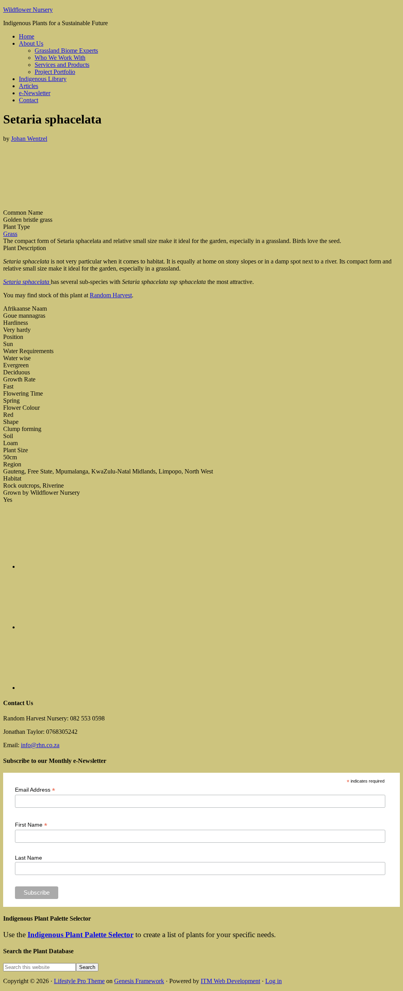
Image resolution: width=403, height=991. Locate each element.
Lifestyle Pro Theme (79, 981)
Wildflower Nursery (28, 9)
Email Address (35, 790)
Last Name (28, 858)
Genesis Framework (139, 981)
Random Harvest (111, 295)
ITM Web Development (230, 981)
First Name (31, 825)
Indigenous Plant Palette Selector (80, 934)
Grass (10, 233)
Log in (273, 981)
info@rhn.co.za (40, 745)
